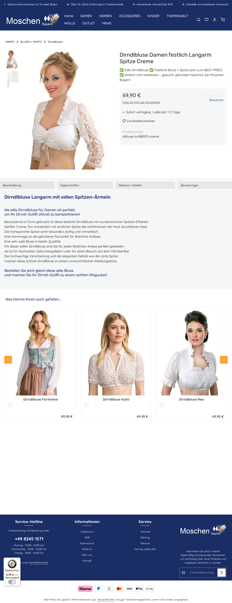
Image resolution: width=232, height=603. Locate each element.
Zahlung (145, 537)
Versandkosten (105, 599)
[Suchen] (198, 19)
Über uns (87, 555)
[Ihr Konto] (214, 19)
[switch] (12, 582)
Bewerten (216, 100)
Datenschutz (87, 543)
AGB (87, 537)
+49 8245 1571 (29, 538)
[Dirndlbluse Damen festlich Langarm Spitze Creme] (67, 110)
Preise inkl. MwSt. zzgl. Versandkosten (141, 102)
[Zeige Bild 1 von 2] (64, 165)
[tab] (27, 185)
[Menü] (18, 560)
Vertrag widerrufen (145, 549)
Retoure (145, 543)
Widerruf (87, 549)
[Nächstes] (224, 360)
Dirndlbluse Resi (115, 399)
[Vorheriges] (8, 360)
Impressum (87, 531)
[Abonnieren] (222, 573)
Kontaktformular (38, 562)
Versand (145, 531)
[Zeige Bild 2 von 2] (71, 165)
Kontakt (87, 560)
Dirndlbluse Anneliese (191, 399)
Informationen (87, 521)
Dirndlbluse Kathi (40, 399)
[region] (59, 110)
